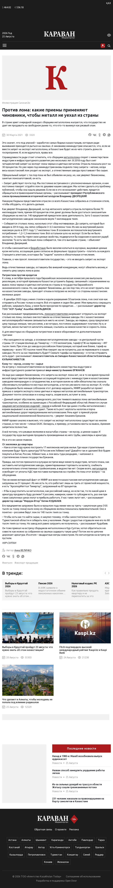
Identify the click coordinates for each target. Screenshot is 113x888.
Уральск (99, 847)
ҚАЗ (108, 3)
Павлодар (87, 840)
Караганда (57, 840)
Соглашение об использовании (83, 876)
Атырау (29, 847)
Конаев (48, 862)
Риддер (99, 854)
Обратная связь (43, 829)
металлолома (72, 157)
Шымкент (41, 840)
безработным (38, 248)
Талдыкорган (82, 847)
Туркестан (56, 854)
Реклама (74, 829)
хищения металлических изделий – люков (25, 406)
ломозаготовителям (56, 314)
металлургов (99, 468)
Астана (12, 840)
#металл (7, 562)
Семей (86, 854)
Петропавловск (36, 854)
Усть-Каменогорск (60, 847)
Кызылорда (16, 854)
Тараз (101, 840)
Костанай (14, 847)
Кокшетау (72, 854)
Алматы (26, 840)
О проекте (60, 829)
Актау (41, 847)
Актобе (72, 840)
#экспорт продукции (26, 562)
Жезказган (63, 862)
